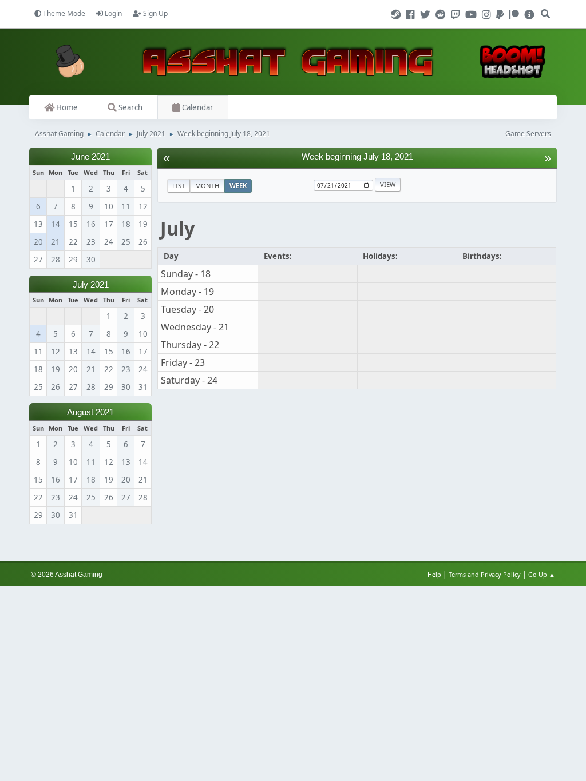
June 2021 (90, 156)
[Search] (545, 9)
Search (129, 107)
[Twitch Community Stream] (457, 15)
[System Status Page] (529, 15)
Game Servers (528, 133)
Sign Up (154, 13)
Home (66, 107)
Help (434, 574)
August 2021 (90, 412)
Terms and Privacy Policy (485, 574)
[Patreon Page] (515, 15)
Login (112, 13)
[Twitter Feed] (427, 15)
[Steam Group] (397, 15)
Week (238, 185)
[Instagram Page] (488, 15)
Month (207, 185)
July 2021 (91, 284)
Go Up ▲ (542, 574)
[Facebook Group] (412, 15)
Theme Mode (63, 13)
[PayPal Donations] (501, 15)
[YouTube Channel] (472, 15)
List (178, 185)
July (177, 228)
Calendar (196, 107)
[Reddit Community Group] (442, 15)
